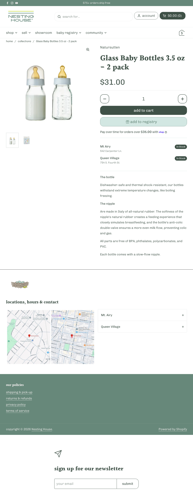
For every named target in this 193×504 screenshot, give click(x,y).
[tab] (142, 315)
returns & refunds (19, 398)
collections (24, 41)
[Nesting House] (21, 16)
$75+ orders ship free (96, 3)
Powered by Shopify (173, 429)
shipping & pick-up (19, 392)
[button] (104, 98)
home (9, 41)
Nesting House (42, 429)
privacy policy (16, 404)
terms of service (17, 411)
